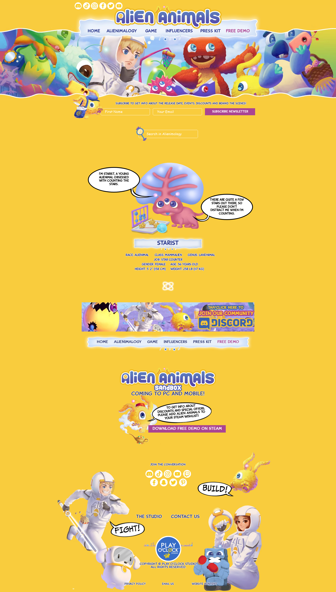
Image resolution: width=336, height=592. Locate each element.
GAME (152, 342)
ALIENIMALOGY (127, 342)
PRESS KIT (202, 342)
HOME (102, 342)
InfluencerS (175, 342)
